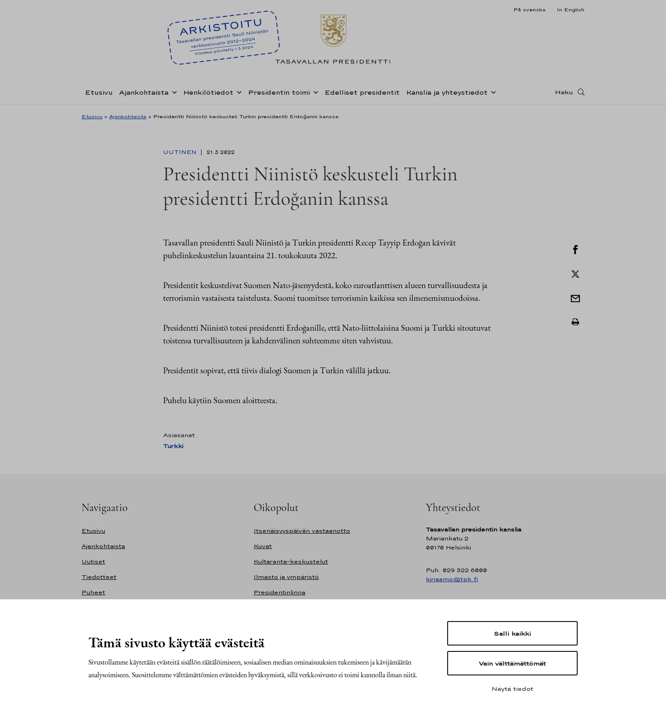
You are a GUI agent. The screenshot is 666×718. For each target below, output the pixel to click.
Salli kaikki (512, 633)
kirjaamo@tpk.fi (452, 579)
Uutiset (93, 561)
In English (570, 9)
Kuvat (263, 546)
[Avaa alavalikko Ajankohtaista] (173, 91)
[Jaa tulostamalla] (575, 322)
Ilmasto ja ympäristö (286, 577)
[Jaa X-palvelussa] (575, 273)
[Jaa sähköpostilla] (575, 297)
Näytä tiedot (512, 688)
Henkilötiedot (208, 92)
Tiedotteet (99, 577)
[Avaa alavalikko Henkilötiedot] (237, 91)
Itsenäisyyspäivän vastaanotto (302, 531)
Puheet (93, 592)
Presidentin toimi (279, 92)
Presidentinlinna (279, 592)
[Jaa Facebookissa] (575, 248)
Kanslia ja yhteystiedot (446, 92)
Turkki (173, 446)
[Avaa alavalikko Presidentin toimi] (314, 91)
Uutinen (180, 152)
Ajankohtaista (144, 92)
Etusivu (99, 92)
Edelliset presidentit (362, 92)
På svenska (529, 9)
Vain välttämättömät (512, 663)
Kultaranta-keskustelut (291, 561)
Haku (564, 92)
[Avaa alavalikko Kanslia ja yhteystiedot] (491, 91)
